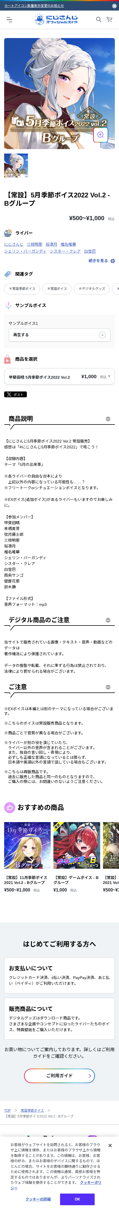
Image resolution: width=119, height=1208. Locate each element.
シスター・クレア (65, 251)
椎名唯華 (68, 244)
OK (77, 1199)
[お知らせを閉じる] (114, 5)
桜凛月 (51, 244)
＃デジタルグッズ (92, 289)
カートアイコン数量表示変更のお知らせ (34, 6)
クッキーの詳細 (38, 1199)
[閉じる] (110, 1145)
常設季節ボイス (32, 1110)
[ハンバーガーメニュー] (9, 19)
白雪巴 (90, 251)
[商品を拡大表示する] (100, 134)
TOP (7, 1110)
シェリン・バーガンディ (25, 251)
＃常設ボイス (57, 289)
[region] (59, 1172)
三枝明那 (34, 244)
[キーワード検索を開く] (99, 19)
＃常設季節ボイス (22, 289)
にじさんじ (14, 244)
